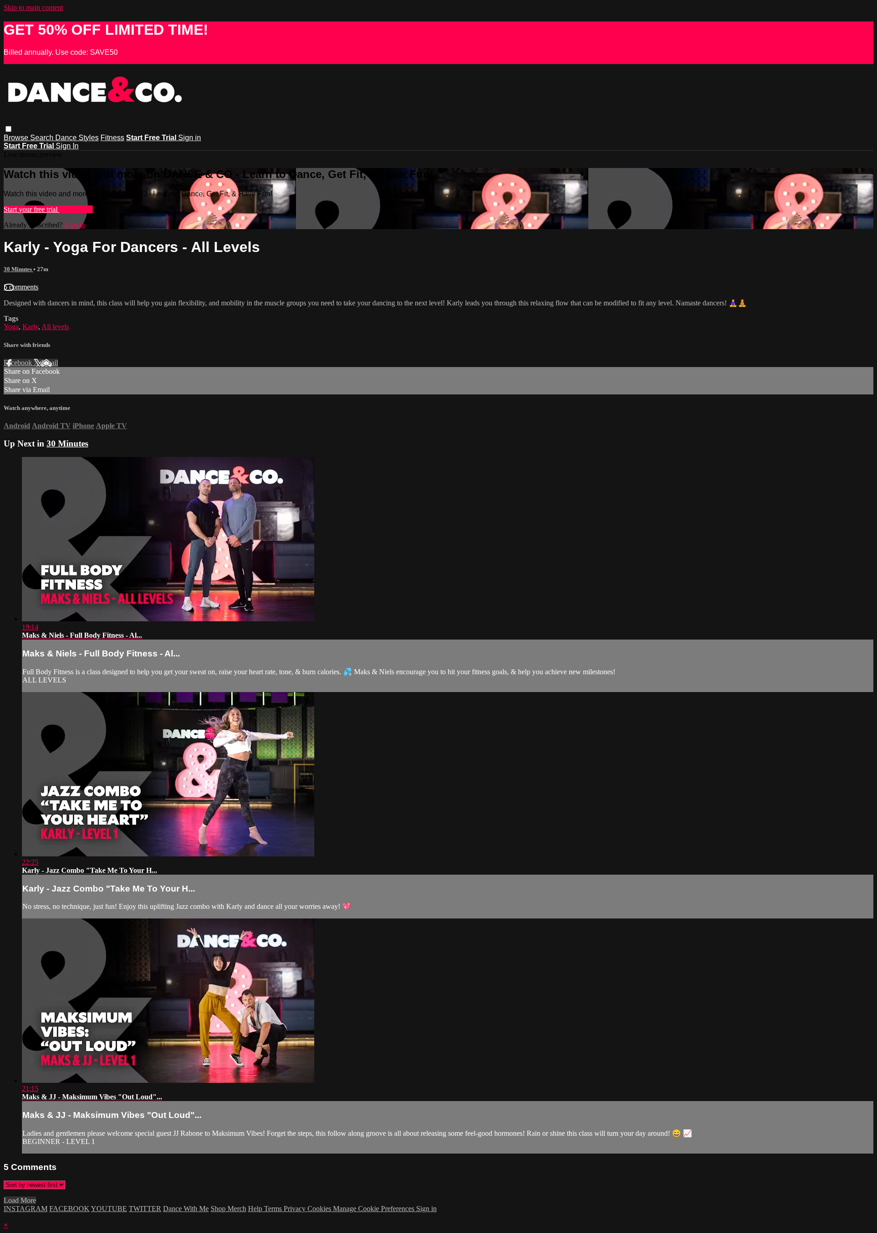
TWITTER (145, 1208)
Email (49, 363)
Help (256, 1208)
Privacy (295, 1208)
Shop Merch (228, 1208)
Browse (17, 138)
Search (42, 138)
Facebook (19, 363)
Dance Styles (77, 138)
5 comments (21, 287)
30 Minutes (18, 269)
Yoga (11, 327)
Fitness (112, 138)
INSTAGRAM (26, 1208)
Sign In (67, 146)
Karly (30, 327)
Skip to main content (33, 7)
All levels (55, 327)
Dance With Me (186, 1208)
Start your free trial (31, 209)
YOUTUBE (109, 1208)
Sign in (189, 138)
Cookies (320, 1208)
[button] (8, 129)
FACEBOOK (69, 1208)
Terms (274, 1208)
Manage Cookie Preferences (374, 1208)
